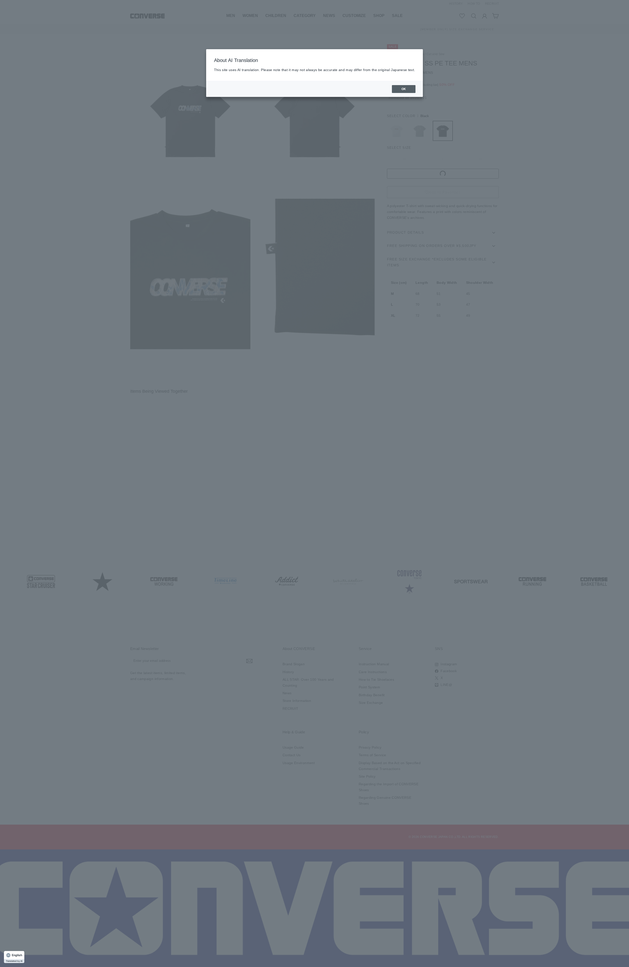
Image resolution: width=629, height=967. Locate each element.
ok (403, 89)
